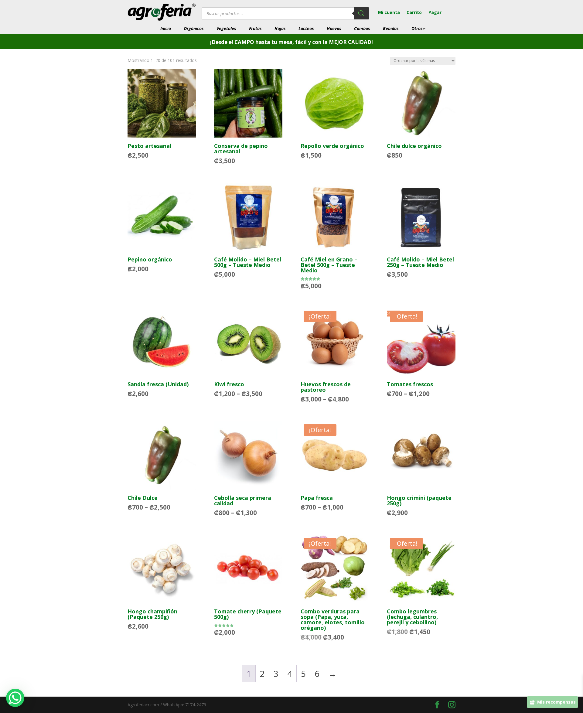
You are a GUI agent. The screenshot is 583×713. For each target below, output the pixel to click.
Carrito (414, 12)
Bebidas (391, 28)
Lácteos (306, 28)
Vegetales (226, 28)
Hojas (280, 28)
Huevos (334, 28)
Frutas (255, 28)
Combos (362, 28)
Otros (417, 28)
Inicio (165, 28)
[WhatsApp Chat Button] (15, 698)
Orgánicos (194, 28)
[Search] (361, 13)
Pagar (435, 12)
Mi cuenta (389, 12)
